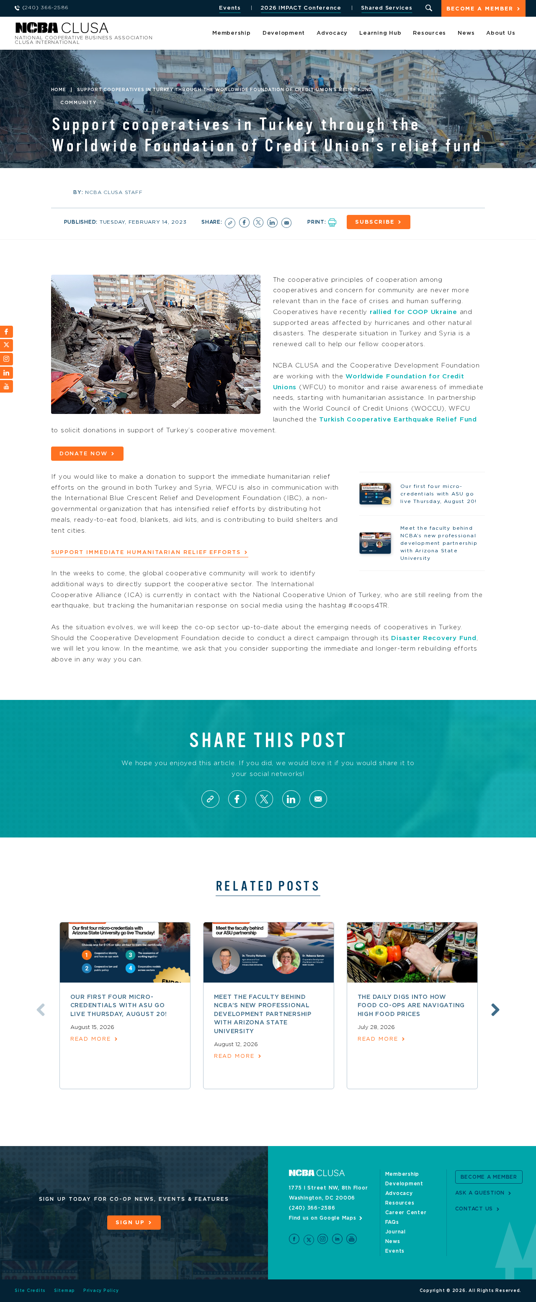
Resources (429, 33)
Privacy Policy (101, 1291)
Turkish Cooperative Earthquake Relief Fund (398, 419)
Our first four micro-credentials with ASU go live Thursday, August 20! (118, 1005)
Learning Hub (380, 33)
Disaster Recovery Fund (434, 638)
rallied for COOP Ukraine (413, 312)
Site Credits (30, 1291)
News (466, 33)
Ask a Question (480, 1192)
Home (58, 90)
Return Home (126, 30)
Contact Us (474, 1208)
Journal (395, 1231)
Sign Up (130, 1222)
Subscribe (374, 222)
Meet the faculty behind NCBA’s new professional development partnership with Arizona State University (263, 1014)
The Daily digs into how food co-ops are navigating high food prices (411, 1005)
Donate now (83, 454)
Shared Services (386, 8)
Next (495, 1009)
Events (230, 8)
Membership (231, 33)
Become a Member (479, 9)
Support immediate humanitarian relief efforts (146, 552)
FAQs (392, 1222)
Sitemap (64, 1291)
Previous (40, 1009)
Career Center (406, 1212)
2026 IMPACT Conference (300, 8)
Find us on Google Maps (322, 1217)
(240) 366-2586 (312, 1207)
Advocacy (332, 33)
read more (90, 1039)
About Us (500, 33)
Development (284, 33)
